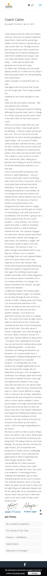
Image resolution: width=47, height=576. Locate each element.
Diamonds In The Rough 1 (17, 550)
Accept (34, 573)
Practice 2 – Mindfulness (16, 537)
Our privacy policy (18, 573)
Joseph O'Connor (14, 24)
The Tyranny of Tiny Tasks (17, 530)
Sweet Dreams (12, 544)
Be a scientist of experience (17, 524)
